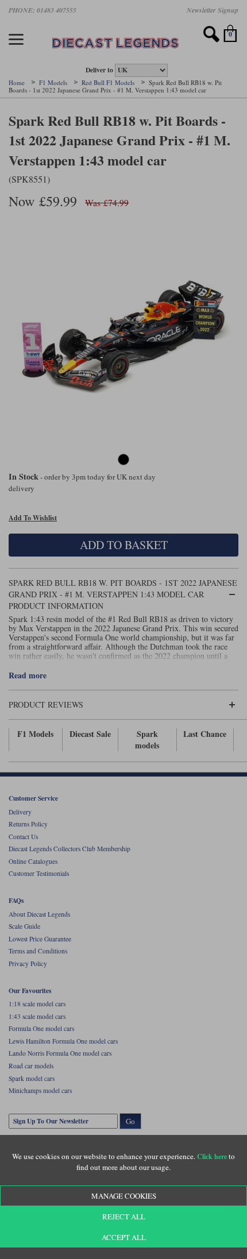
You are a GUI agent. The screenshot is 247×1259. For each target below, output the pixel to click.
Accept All (124, 1237)
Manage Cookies (123, 1196)
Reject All (123, 1216)
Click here (212, 1156)
